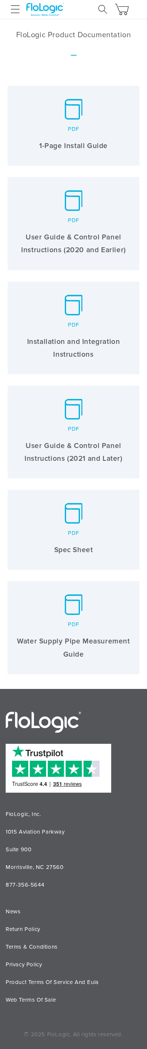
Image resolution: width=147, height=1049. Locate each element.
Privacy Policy (24, 964)
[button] (15, 9)
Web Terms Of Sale (31, 999)
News (13, 911)
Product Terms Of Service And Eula (52, 982)
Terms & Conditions (32, 946)
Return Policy (23, 929)
